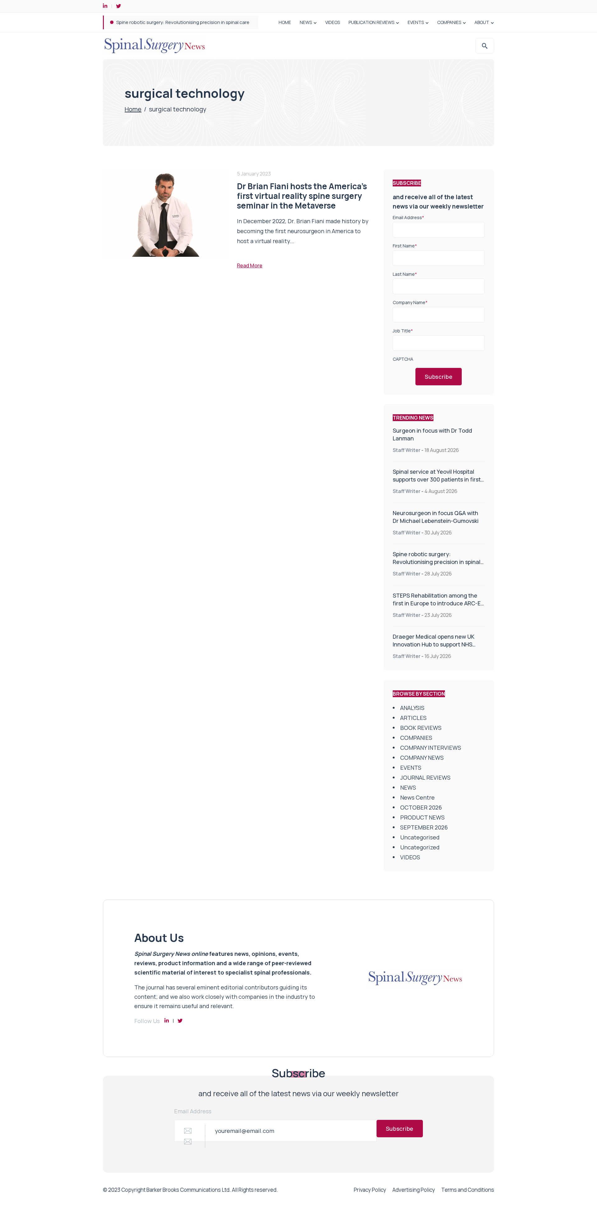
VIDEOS (332, 22)
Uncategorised (420, 837)
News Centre (417, 797)
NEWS (306, 22)
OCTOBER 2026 (421, 807)
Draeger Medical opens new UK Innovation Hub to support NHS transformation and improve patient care (433, 648)
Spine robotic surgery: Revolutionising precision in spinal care (182, 22)
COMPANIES (449, 22)
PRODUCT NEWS (422, 817)
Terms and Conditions (467, 1189)
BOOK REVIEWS (421, 727)
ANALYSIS (412, 708)
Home (133, 109)
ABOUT (481, 22)
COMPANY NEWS (422, 757)
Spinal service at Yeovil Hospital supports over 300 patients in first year (437, 479)
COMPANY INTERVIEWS (430, 747)
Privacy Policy (370, 1189)
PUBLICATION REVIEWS (371, 22)
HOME (285, 22)
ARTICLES (413, 717)
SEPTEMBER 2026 (424, 827)
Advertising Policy (413, 1189)
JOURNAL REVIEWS (425, 777)
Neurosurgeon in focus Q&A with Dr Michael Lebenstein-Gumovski (436, 516)
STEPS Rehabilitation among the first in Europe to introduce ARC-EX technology (438, 603)
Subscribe (438, 376)
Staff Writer (406, 450)
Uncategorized (420, 847)
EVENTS (416, 22)
